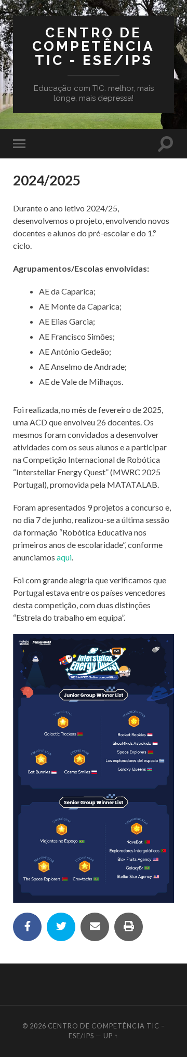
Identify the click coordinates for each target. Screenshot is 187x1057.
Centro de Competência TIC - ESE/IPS (93, 46)
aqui (64, 557)
